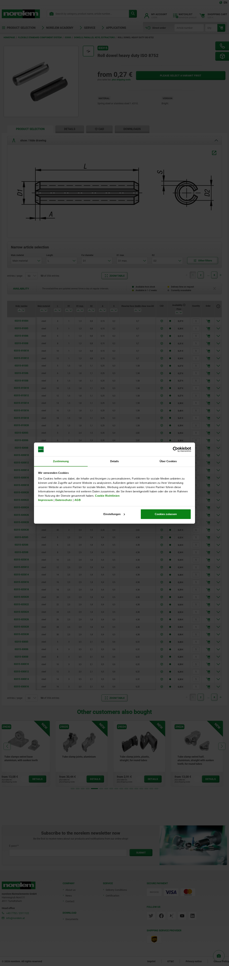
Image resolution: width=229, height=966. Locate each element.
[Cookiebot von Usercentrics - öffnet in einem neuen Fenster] (175, 449)
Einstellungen (112, 514)
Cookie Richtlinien (107, 495)
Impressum (45, 499)
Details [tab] (114, 461)
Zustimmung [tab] (61, 461)
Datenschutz (63, 499)
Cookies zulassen (166, 514)
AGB (77, 499)
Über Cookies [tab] (168, 461)
